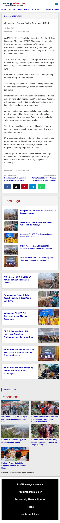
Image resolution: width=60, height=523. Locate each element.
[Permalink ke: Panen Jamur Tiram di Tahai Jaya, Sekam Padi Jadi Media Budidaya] (11, 226)
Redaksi (30, 507)
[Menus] (57, 3)
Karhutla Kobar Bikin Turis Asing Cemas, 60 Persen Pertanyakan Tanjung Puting (44, 442)
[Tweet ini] (16, 186)
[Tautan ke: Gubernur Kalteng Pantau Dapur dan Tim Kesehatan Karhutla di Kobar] (15, 408)
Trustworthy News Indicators (30, 499)
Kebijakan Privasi (30, 514)
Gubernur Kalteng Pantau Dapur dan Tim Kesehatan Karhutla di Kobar (14, 419)
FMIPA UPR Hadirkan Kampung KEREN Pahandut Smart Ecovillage (18, 370)
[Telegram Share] (32, 186)
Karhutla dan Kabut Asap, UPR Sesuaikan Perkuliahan (13, 440)
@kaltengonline (9, 389)
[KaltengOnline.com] (14, 3)
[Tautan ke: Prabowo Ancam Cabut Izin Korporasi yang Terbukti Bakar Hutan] (15, 454)
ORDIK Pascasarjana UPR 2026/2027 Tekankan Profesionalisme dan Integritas (36, 247)
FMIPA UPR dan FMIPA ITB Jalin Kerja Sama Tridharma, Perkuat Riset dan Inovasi (37, 258)
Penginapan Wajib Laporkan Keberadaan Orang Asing (15, 178)
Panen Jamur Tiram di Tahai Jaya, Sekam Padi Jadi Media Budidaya (36, 223)
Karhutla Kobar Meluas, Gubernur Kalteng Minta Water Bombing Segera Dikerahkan (44, 419)
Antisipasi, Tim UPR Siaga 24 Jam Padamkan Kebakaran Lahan (17, 279)
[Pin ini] (24, 186)
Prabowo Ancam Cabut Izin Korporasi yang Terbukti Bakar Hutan (13, 465)
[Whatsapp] (41, 186)
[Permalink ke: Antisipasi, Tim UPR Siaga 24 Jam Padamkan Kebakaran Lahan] (11, 214)
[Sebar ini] (7, 186)
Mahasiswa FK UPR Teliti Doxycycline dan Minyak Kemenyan (15, 316)
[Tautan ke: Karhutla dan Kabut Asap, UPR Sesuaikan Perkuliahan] (15, 431)
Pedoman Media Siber (30, 492)
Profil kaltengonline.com (30, 484)
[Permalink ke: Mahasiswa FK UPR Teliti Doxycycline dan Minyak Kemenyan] (11, 238)
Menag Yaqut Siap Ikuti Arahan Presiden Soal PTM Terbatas (44, 178)
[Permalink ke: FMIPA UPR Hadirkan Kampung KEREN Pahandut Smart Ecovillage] (47, 371)
